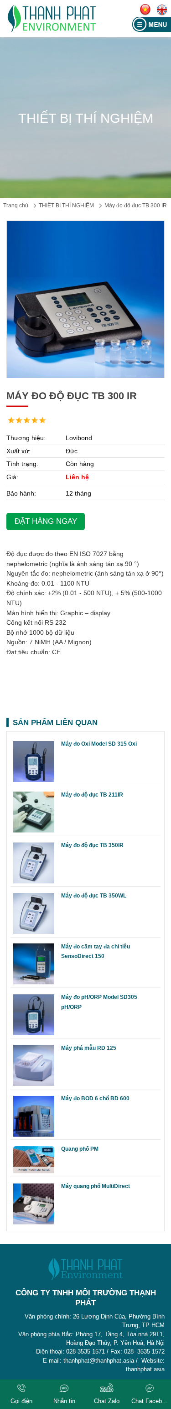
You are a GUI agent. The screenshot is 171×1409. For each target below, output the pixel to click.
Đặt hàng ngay (46, 521)
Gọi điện (21, 1401)
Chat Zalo (106, 1401)
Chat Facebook (149, 1401)
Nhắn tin (64, 1401)
